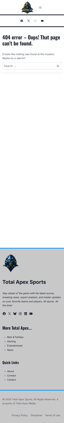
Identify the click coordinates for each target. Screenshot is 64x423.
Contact (11, 375)
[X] (28, 20)
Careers (11, 379)
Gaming (11, 341)
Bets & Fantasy (15, 337)
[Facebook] (21, 20)
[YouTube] (42, 20)
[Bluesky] (35, 20)
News (10, 349)
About (10, 371)
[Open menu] (40, 7)
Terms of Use (52, 415)
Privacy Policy (20, 415)
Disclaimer (36, 415)
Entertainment (14, 345)
